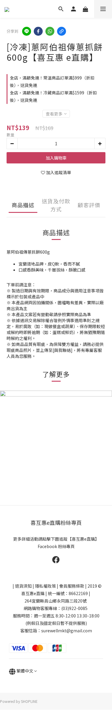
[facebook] (38, 31)
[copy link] (61, 31)
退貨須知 (23, 586)
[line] (26, 31)
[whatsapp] (49, 31)
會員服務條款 (71, 586)
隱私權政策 (45, 586)
